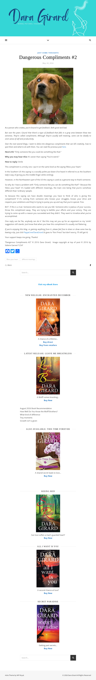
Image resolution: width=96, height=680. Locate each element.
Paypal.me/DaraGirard (33, 232)
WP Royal (20, 675)
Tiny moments (26, 417)
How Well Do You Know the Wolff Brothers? (39, 411)
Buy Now (48, 400)
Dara (10, 265)
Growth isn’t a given (28, 420)
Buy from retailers (48, 345)
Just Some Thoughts (48, 53)
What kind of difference (30, 414)
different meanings (28, 259)
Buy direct (48, 342)
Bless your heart (12, 259)
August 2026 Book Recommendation (36, 408)
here (64, 147)
